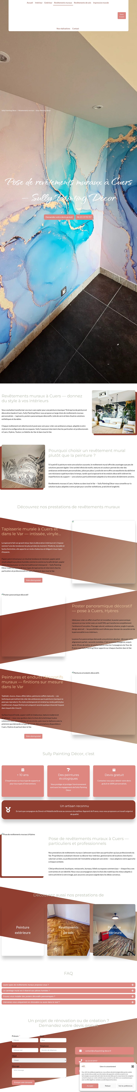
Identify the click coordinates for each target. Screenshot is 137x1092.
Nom (42, 1036)
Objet (14, 1056)
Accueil (30, 2)
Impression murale (101, 2)
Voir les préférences (125, 1086)
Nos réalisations (63, 28)
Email (14, 1046)
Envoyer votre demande (23, 1082)
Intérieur (38, 2)
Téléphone (44, 1046)
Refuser (108, 1086)
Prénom (15, 1036)
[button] (133, 1066)
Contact (75, 28)
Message (15, 1066)
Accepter (90, 1086)
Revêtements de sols (82, 2)
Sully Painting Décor (9, 110)
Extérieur (48, 2)
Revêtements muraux (63, 2)
